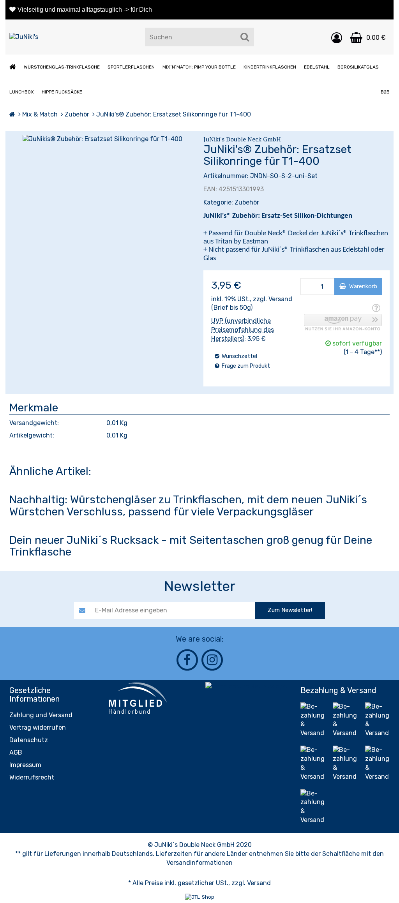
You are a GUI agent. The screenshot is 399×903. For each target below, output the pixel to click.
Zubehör (247, 202)
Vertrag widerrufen (37, 727)
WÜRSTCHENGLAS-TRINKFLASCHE (62, 67)
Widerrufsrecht (31, 777)
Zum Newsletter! (290, 610)
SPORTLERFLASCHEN (131, 67)
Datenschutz (28, 740)
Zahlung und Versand (40, 715)
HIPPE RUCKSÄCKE (62, 92)
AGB (15, 752)
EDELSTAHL (317, 67)
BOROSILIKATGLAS (358, 67)
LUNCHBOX (21, 92)
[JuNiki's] (23, 37)
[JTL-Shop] (199, 897)
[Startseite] (12, 114)
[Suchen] (244, 37)
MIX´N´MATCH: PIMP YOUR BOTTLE (199, 67)
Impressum (25, 765)
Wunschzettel (239, 356)
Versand (280, 299)
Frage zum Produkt (245, 366)
